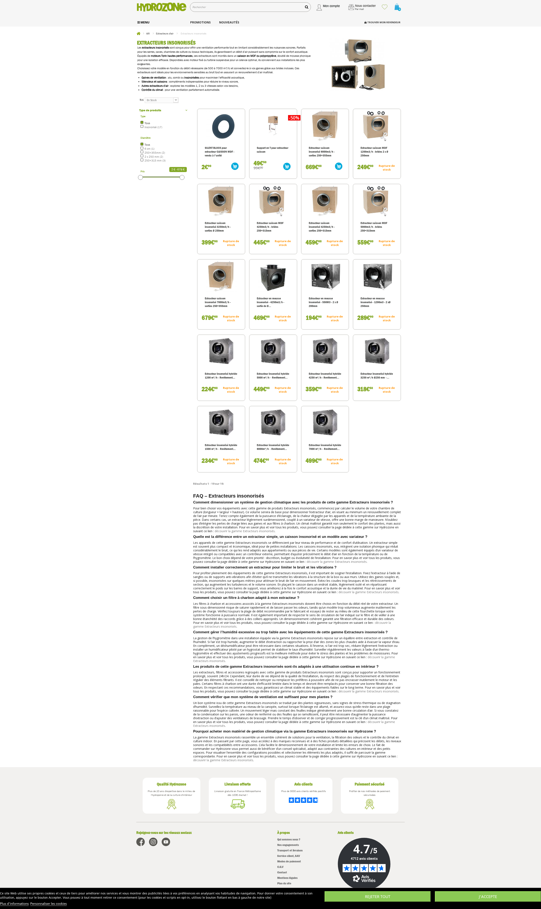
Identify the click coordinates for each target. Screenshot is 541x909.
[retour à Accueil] (138, 33)
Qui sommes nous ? (288, 839)
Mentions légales (287, 878)
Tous (147, 123)
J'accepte (488, 896)
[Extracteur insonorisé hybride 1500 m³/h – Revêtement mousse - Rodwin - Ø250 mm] (221, 423)
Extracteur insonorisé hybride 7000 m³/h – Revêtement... (325, 447)
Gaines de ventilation (154, 77)
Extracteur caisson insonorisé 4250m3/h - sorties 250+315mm (322, 226)
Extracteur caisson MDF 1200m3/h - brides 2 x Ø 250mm (374, 151)
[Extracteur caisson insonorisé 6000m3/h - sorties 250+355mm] (325, 126)
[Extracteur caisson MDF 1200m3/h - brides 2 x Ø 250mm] (377, 126)
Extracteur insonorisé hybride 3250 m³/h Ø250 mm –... (377, 375)
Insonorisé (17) (153, 127)
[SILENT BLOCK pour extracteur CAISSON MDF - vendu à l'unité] (221, 126)
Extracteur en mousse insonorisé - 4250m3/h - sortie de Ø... (270, 302)
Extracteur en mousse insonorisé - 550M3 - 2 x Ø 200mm (323, 302)
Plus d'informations (14, 903)
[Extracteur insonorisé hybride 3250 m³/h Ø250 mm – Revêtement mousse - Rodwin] (377, 352)
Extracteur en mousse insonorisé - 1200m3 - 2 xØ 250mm (376, 302)
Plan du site (284, 883)
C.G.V (280, 867)
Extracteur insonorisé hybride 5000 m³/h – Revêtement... (273, 375)
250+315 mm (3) (155, 160)
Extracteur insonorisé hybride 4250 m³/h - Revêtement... (325, 375)
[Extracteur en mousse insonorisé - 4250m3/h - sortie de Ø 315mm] (273, 276)
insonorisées (191, 77)
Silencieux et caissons (154, 81)
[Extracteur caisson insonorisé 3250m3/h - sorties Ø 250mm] (221, 201)
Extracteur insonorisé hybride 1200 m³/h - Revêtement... (221, 375)
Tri (141, 100)
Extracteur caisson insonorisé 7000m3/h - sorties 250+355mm (218, 302)
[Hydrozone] (161, 7)
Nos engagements (288, 845)
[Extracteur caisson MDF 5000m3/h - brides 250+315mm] (377, 201)
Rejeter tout (377, 896)
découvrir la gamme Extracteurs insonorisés (245, 531)
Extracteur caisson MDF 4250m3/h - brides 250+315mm (270, 226)
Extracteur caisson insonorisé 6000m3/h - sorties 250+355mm (322, 151)
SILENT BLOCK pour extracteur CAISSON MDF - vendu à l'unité (219, 151)
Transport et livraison (290, 850)
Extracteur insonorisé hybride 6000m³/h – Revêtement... (273, 447)
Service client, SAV (288, 856)
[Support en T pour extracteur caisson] (273, 126)
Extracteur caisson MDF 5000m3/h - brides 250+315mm (374, 226)
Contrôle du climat (152, 90)
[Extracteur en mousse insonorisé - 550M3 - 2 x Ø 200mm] (325, 276)
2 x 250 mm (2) (154, 157)
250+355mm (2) (155, 153)
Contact (282, 872)
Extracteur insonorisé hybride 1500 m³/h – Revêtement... (221, 447)
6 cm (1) (149, 149)
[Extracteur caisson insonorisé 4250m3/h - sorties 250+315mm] (325, 201)
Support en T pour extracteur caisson (272, 149)
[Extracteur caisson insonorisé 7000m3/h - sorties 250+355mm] (221, 276)
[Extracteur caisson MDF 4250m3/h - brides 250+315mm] (273, 201)
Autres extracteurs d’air (155, 86)
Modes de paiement (289, 861)
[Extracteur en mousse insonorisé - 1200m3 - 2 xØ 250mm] (377, 276)
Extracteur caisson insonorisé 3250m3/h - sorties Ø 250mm (218, 226)
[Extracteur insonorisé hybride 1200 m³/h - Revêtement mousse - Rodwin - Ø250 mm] (221, 352)
